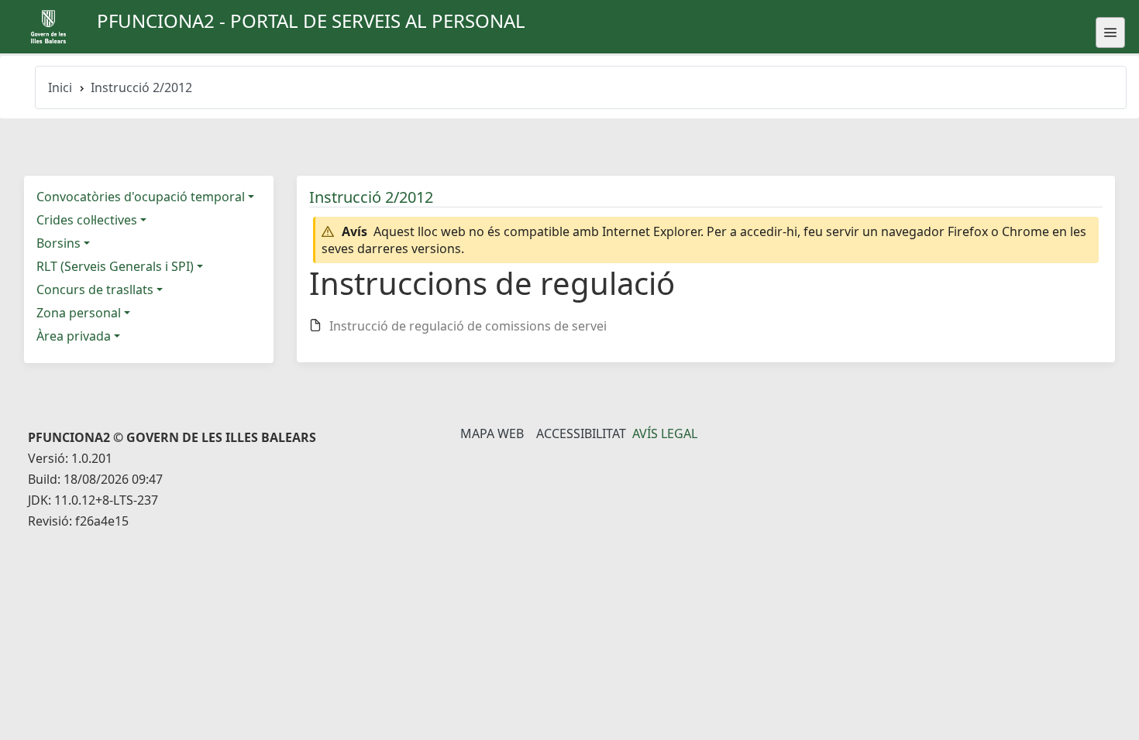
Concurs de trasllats (94, 289)
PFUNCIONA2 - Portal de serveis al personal (311, 20)
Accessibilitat (581, 433)
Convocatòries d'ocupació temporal (140, 196)
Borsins (58, 243)
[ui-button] (1110, 32)
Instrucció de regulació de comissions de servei (468, 325)
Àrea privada (73, 335)
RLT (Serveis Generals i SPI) (115, 266)
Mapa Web (492, 433)
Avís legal (664, 433)
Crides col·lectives (86, 219)
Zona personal (78, 312)
